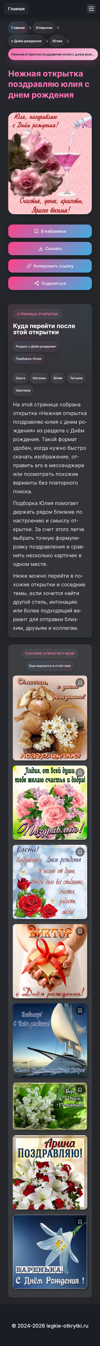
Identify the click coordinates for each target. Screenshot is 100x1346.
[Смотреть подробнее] (50, 718)
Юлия (58, 378)
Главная (16, 8)
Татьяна (76, 378)
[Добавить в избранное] (80, 682)
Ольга (20, 378)
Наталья (39, 378)
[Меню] (91, 8)
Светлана (23, 390)
